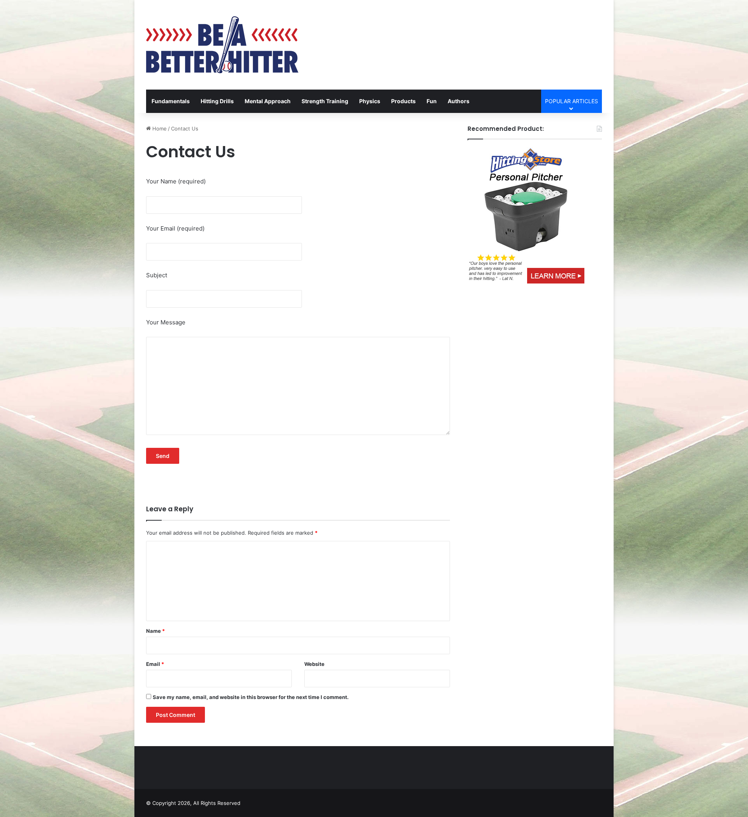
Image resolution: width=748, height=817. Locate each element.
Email (155, 664)
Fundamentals (171, 101)
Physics (369, 101)
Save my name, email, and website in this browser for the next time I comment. (251, 697)
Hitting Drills (217, 101)
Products (403, 101)
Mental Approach (268, 101)
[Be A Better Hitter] (222, 45)
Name (155, 631)
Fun (432, 101)
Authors (458, 101)
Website (314, 664)
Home (159, 128)
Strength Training (325, 101)
